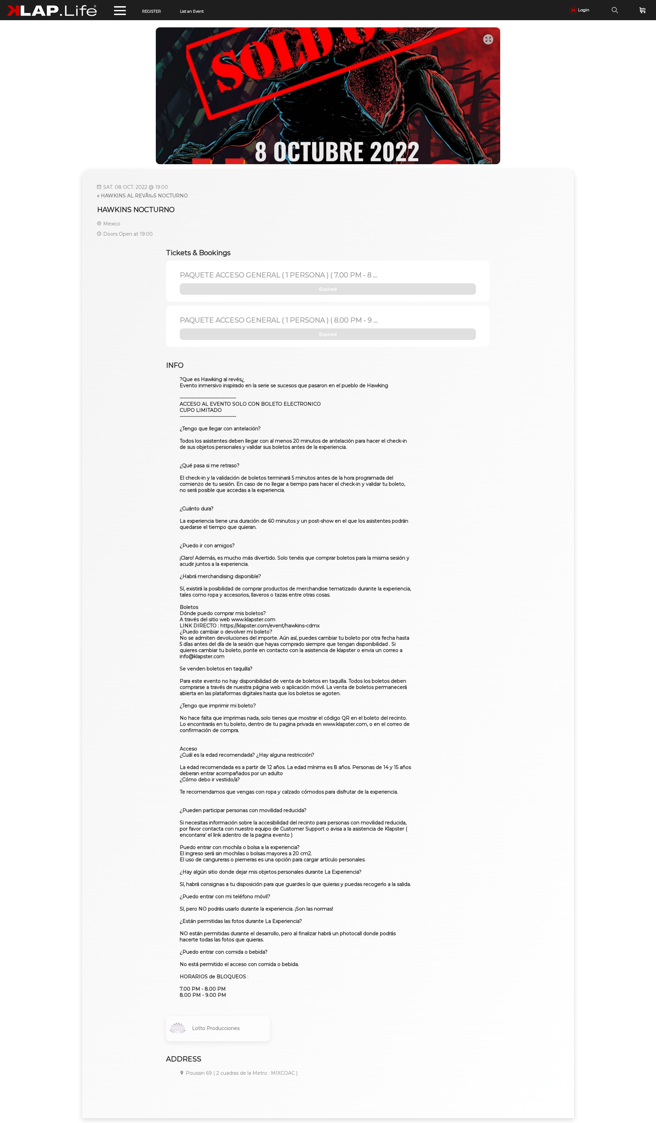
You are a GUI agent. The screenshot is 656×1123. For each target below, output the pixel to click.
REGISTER (151, 11)
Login (583, 9)
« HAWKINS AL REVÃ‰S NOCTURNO (142, 196)
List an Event (192, 11)
